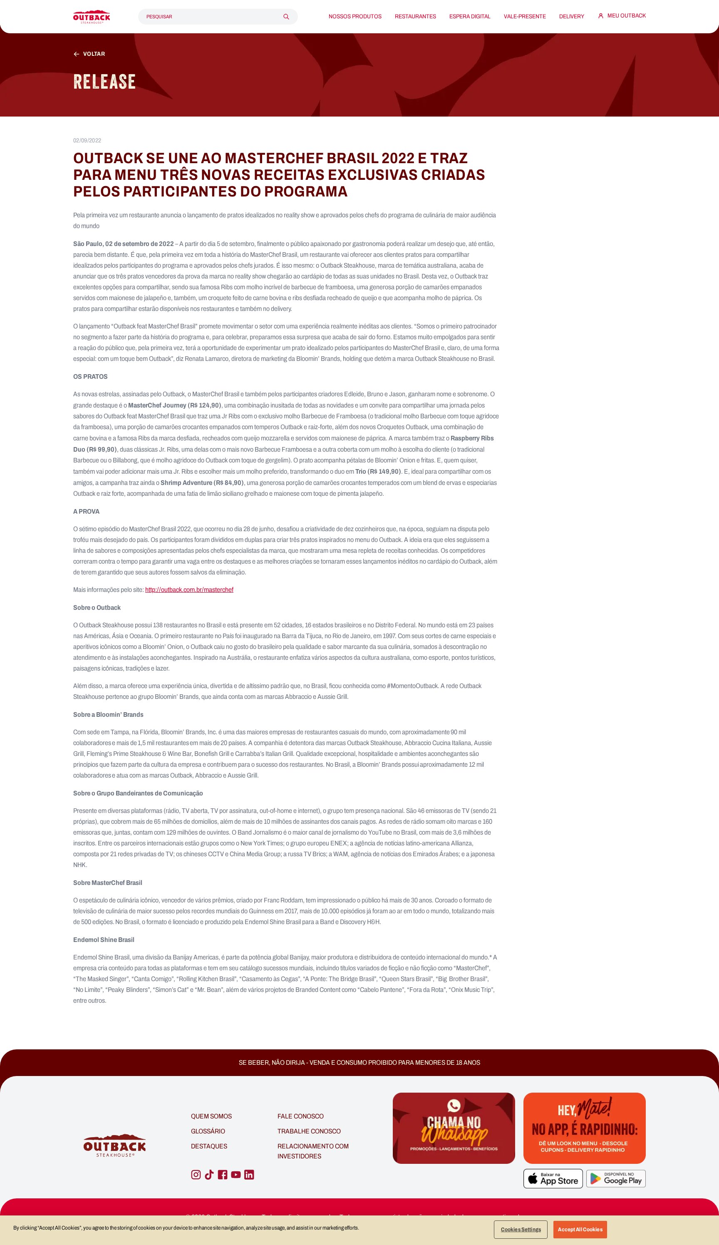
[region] (359, 1230)
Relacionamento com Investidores (313, 1151)
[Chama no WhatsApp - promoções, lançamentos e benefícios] (454, 1145)
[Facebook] (223, 1175)
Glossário (208, 1131)
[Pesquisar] (286, 16)
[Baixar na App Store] (553, 1179)
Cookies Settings (521, 1229)
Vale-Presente (525, 16)
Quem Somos (211, 1116)
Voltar (94, 54)
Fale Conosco (301, 1116)
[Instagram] (196, 1175)
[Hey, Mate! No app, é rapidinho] (584, 1128)
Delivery (571, 16)
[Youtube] (236, 1175)
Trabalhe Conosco (309, 1131)
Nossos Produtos (355, 16)
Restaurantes (415, 16)
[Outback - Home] (91, 17)
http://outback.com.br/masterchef (189, 589)
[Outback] (115, 1145)
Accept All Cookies (580, 1229)
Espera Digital (470, 16)
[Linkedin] (249, 1175)
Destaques (209, 1146)
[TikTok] (209, 1175)
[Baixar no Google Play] (616, 1178)
